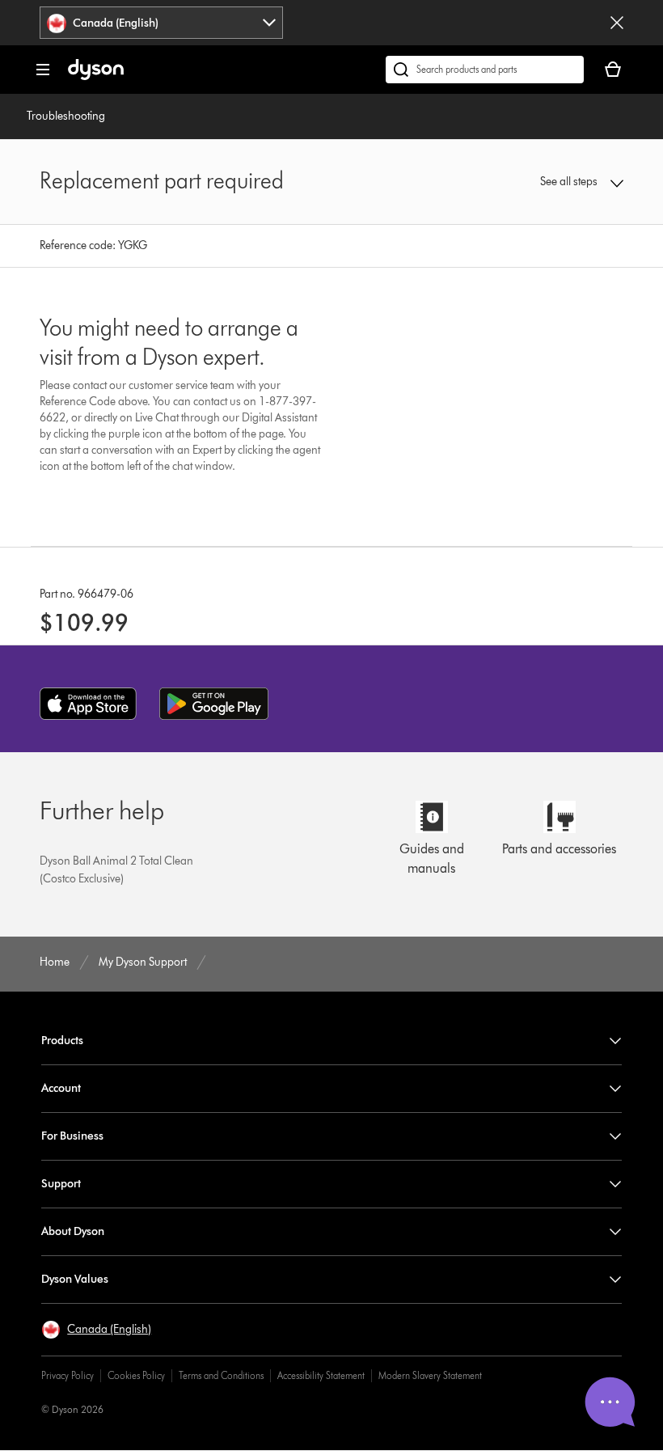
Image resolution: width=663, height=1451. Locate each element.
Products (62, 1040)
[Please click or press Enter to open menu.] (42, 69)
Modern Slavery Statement (430, 1375)
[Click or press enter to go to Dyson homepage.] (96, 76)
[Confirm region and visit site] (616, 22)
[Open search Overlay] (485, 69)
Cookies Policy (136, 1375)
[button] (570, 182)
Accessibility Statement (321, 1375)
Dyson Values (74, 1279)
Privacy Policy (67, 1375)
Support (61, 1184)
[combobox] (161, 22)
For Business (72, 1136)
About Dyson (72, 1231)
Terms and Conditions (221, 1375)
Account (61, 1088)
